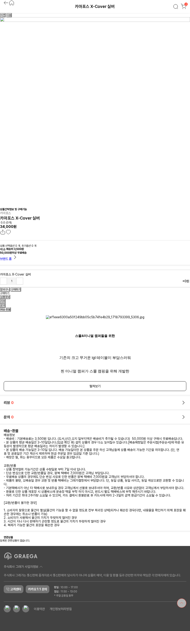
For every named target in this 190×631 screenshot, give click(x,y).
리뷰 (2, 301)
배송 (3, 249)
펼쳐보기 (95, 386)
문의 (2, 305)
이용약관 (39, 609)
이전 (2, 15)
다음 (9, 15)
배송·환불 (5, 309)
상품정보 (5, 297)
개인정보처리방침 (61, 609)
